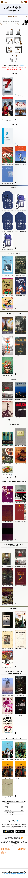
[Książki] (9, 35)
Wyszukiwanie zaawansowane (7, 24)
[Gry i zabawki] (18, 44)
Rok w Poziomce (8, 807)
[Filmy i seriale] (18, 53)
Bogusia (6, 806)
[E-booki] (18, 35)
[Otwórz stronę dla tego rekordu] (8, 86)
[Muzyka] (14, 62)
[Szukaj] (26, 21)
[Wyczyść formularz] (23, 24)
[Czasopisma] (9, 53)
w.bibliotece (13, 842)
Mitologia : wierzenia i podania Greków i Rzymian (13, 805)
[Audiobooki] (9, 44)
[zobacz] (22, 65)
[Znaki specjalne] (26, 24)
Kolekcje (17, 24)
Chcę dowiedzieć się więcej (9, 873)
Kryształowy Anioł (8, 810)
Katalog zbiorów (12, 16)
